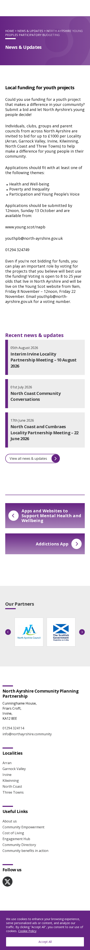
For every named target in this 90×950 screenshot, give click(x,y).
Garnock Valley (14, 768)
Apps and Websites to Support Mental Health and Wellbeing (51, 515)
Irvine (7, 774)
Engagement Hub (16, 839)
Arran (7, 763)
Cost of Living (13, 833)
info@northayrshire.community (27, 734)
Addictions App (52, 544)
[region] (45, 930)
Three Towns (13, 792)
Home (9, 31)
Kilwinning (11, 780)
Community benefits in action (25, 850)
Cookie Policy (27, 931)
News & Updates (30, 31)
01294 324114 (13, 728)
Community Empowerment (23, 827)
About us (10, 821)
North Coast (12, 786)
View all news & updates (28, 458)
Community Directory (19, 844)
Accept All (45, 942)
